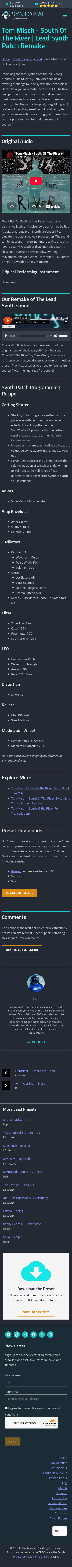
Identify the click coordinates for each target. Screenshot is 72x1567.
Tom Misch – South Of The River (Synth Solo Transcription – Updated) (40, 801)
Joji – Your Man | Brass (30, 1083)
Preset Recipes (23, 59)
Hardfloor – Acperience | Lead (35, 1070)
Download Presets (19, 893)
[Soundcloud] (28, 1042)
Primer (15, 871)
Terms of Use (58, 1508)
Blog (64, 1483)
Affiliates (60, 1513)
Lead (38, 59)
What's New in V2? (54, 1472)
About (63, 1457)
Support (61, 1493)
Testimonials (58, 1468)
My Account (59, 1462)
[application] (36, 337)
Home (6, 59)
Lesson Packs (58, 1477)
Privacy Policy (57, 1503)
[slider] (64, 335)
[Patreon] (38, 1042)
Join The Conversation (22, 950)
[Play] (6, 336)
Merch (62, 1488)
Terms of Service (42, 1557)
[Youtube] (33, 1042)
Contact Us (59, 1498)
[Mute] (56, 336)
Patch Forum (58, 1518)
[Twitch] (43, 1042)
